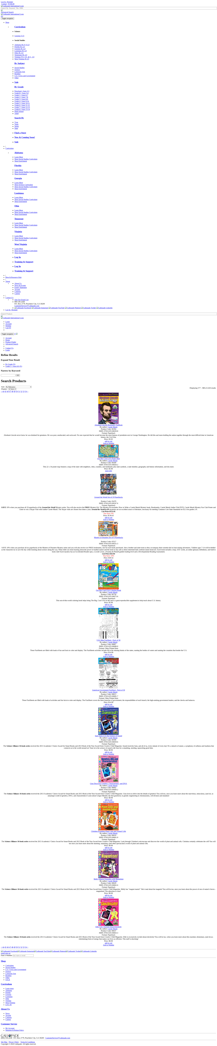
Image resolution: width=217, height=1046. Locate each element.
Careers (17, 294)
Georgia (18, 178)
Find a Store (20, 133)
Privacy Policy (14, 1042)
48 (12, 391)
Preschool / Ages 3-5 (21, 91)
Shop (7, 22)
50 (17, 391)
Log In (17, 257)
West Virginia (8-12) (21, 59)
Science (17, 70)
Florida (17, 165)
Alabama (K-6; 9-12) (21, 45)
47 (10, 391)
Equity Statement (20, 287)
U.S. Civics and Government (24, 76)
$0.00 (11, 4)
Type (16, 122)
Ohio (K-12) (18, 53)
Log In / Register (7, 2)
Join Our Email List (21, 300)
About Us (17, 283)
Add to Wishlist (108, 443)
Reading (17, 74)
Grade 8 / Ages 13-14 (22, 109)
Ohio (16, 206)
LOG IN (8, 1005)
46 (8, 391)
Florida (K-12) (19, 47)
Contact (4, 4)
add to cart (108, 441)
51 (19, 391)
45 (5, 391)
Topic (16, 124)
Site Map (4, 1042)
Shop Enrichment (20, 161)
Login (7, 322)
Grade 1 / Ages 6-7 (21, 95)
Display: (4, 389)
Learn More (18, 157)
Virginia (18, 231)
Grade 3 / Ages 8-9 (21, 99)
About (7, 281)
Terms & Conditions (27, 1042)
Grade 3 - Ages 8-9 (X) (13, 366)
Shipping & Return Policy (14, 1030)
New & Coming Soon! (24, 137)
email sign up (5, 953)
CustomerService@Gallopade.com (26, 306)
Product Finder (10, 342)
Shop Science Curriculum (23, 185)
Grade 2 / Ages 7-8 (21, 97)
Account (8, 324)
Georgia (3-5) (19, 36)
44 (3, 391)
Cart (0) (8, 328)
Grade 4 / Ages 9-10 (21, 101)
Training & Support (23, 262)
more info (108, 471)
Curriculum (19, 27)
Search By (19, 118)
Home (7, 340)
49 (14, 391)
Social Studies (19, 68)
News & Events (20, 285)
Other (16, 78)
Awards (17, 290)
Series (16, 126)
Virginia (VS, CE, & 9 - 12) (24, 57)
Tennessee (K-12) (20, 55)
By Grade (19, 87)
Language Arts (19, 72)
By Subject (19, 63)
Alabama (18, 152)
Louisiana (19, 193)
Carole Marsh (112, 427)
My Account (9, 1028)
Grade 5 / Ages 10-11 (22, 103)
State (16, 128)
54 (26, 391)
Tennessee (18, 219)
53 (24, 391)
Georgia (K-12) (20, 49)
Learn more (9, 988)
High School (19, 111)
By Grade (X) (10, 364)
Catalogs (17, 292)
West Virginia (20, 244)
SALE (7, 980)
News (7, 1013)
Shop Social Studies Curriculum (25, 159)
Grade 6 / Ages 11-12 (22, 105)
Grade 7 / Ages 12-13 (22, 107)
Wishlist (8, 326)
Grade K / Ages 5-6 (21, 93)
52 (21, 391)
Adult (16, 113)
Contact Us (9, 298)
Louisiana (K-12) (20, 51)
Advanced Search (7, 12)
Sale (16, 82)
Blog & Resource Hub (13, 277)
